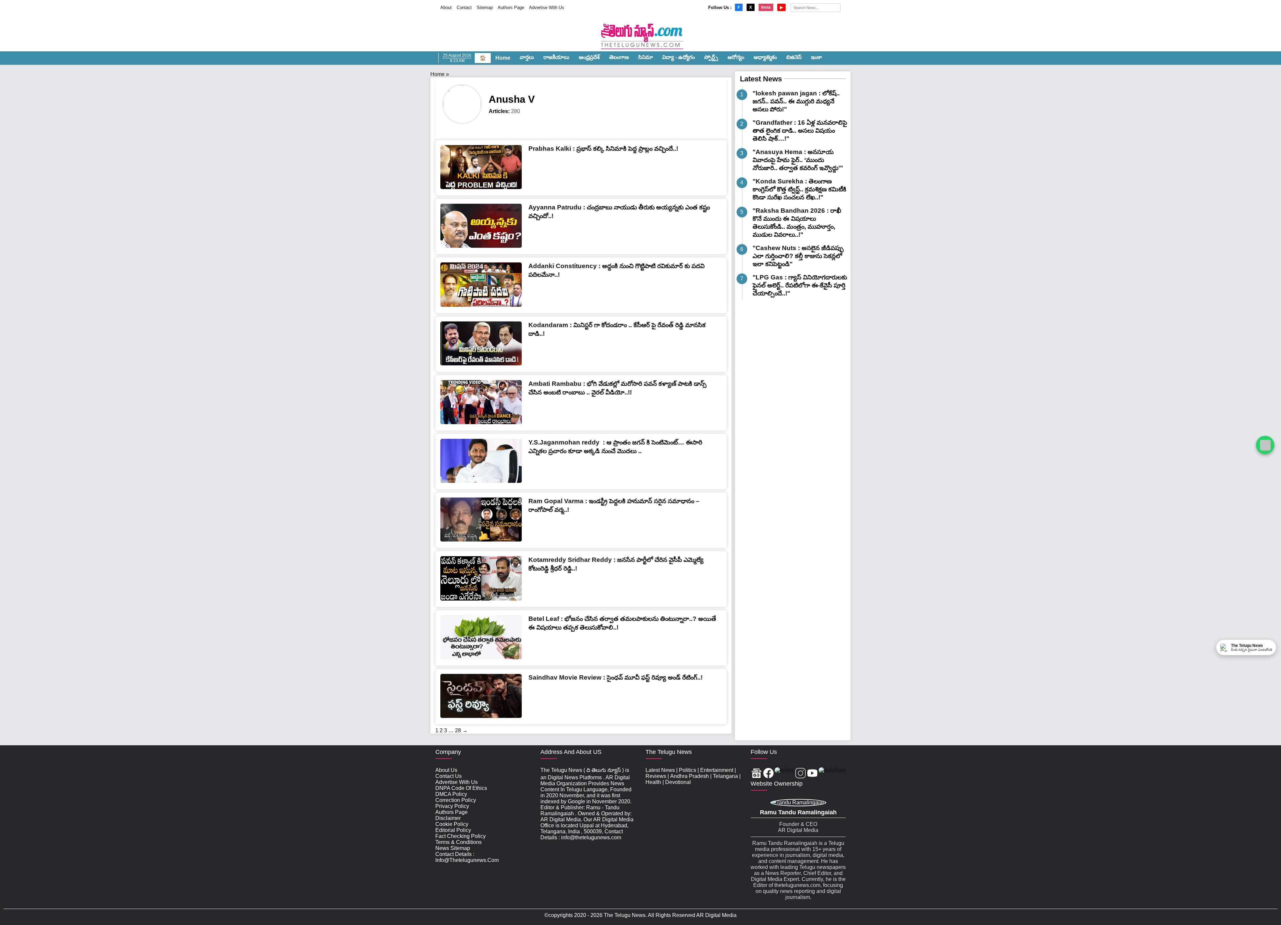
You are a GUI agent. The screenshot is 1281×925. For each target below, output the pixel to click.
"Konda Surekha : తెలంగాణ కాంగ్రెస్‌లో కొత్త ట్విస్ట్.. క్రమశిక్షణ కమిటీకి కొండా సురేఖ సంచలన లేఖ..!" (799, 189)
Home (502, 58)
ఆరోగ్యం (736, 57)
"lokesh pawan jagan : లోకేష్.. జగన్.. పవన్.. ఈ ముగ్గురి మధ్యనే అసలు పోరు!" (796, 101)
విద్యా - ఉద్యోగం (678, 57)
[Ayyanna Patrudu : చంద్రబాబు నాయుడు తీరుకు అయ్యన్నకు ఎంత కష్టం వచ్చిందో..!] (481, 246)
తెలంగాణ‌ (619, 57)
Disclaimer (448, 818)
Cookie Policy (451, 824)
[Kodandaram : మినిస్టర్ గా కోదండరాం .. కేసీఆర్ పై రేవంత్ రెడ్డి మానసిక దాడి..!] (481, 363)
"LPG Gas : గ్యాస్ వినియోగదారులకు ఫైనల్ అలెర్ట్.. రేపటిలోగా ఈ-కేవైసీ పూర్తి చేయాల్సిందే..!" (800, 285)
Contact (464, 7)
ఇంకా (816, 57)
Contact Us (448, 776)
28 (458, 730)
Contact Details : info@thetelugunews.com (467, 857)
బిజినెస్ (794, 57)
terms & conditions (458, 842)
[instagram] (800, 773)
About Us (446, 770)
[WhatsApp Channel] (1265, 445)
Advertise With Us (546, 7)
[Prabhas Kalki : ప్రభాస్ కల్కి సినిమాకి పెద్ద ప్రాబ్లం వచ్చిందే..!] (481, 187)
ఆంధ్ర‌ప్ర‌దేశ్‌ (589, 57)
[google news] (756, 773)
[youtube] (812, 773)
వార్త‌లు (527, 57)
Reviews (656, 776)
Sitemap (485, 7)
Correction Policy (455, 800)
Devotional (678, 782)
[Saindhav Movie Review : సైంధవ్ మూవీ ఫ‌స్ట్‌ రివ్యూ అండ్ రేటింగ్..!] (481, 716)
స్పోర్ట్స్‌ (711, 57)
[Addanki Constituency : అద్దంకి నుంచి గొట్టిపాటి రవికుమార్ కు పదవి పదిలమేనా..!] (481, 305)
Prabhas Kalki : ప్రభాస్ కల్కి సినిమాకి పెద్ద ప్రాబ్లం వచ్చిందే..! (603, 148)
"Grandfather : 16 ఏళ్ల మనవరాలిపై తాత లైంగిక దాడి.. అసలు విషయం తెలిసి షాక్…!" (800, 130)
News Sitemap (452, 848)
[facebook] (768, 773)
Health (653, 782)
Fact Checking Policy (460, 836)
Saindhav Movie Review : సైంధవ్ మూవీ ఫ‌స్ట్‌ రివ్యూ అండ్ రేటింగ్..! (615, 677)
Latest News (761, 79)
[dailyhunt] (832, 773)
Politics (687, 770)
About (446, 7)
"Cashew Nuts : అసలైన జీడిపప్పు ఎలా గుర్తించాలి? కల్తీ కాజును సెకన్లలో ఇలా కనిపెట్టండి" (798, 255)
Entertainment (716, 770)
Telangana (725, 776)
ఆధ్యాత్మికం (765, 57)
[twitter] (784, 773)
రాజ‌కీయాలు (556, 57)
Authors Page (511, 7)
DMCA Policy (451, 794)
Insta (766, 7)
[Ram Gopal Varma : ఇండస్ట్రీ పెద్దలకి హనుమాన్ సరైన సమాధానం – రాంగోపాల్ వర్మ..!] (481, 540)
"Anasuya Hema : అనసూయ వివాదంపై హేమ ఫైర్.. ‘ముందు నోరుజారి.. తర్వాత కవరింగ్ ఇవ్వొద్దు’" (798, 159)
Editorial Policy (453, 830)
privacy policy (452, 806)
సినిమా (645, 57)
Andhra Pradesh (689, 776)
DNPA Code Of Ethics (461, 788)
